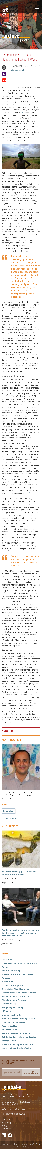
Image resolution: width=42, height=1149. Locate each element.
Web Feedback (7, 1128)
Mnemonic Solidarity (11, 1015)
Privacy (4, 1125)
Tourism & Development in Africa (17, 1044)
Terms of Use (7, 1119)
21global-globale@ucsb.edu (14, 1109)
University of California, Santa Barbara (12, 3)
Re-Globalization (10, 1029)
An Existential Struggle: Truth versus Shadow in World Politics (19, 873)
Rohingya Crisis (9, 1040)
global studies (10, 818)
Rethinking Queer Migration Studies (19, 1037)
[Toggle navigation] (37, 9)
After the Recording (11, 970)
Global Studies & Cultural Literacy (17, 996)
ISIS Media (6, 1011)
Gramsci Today (9, 1004)
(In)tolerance (8, 959)
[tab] (21, 731)
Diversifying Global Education (15, 989)
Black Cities (7, 981)
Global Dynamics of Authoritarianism (19, 992)
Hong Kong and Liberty (12, 1007)
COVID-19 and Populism (12, 985)
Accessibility (6, 1122)
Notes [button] (5, 731)
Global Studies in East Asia (14, 1000)
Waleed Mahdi (17, 70)
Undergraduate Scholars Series (16, 1048)
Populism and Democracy (13, 1022)
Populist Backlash (10, 1026)
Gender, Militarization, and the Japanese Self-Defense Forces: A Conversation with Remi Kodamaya (21, 933)
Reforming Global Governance (16, 1033)
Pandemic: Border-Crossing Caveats (18, 1018)
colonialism (8, 811)
